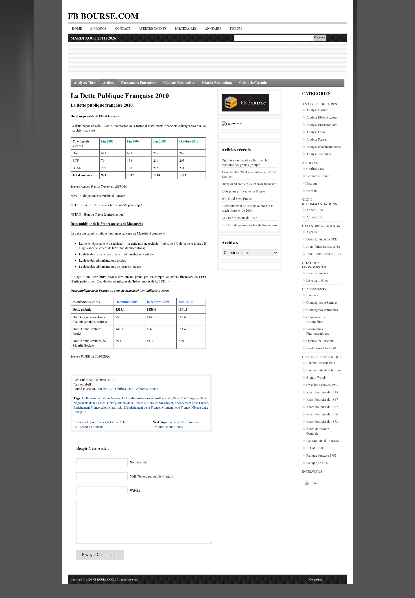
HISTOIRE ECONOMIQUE (322, 356)
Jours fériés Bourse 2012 (323, 246)
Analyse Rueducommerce (323, 146)
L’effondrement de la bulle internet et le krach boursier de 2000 (247, 208)
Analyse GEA (315, 132)
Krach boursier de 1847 (322, 399)
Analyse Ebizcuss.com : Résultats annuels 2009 (177, 424)
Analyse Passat (316, 139)
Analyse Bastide (317, 110)
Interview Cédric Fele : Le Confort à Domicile (100, 424)
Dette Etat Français (185, 398)
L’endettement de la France (142, 407)
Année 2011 (314, 217)
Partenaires (185, 28)
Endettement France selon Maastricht (98, 407)
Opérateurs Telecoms (320, 340)
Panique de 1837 (317, 462)
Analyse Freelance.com (321, 124)
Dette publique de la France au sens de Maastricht (140, 402)
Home (77, 28)
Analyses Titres (85, 82)
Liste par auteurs (317, 273)
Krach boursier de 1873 (322, 421)
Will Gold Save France (237, 198)
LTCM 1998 (314, 448)
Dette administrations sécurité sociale (146, 398)
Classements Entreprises (138, 82)
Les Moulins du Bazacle (322, 440)
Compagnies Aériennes (321, 302)
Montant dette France (175, 407)
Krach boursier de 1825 (322, 392)
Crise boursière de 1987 (322, 384)
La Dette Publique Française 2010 (120, 95)
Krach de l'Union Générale (317, 430)
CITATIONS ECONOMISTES (314, 264)
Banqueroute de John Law (323, 370)
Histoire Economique (217, 82)
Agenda (311, 231)
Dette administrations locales (101, 398)
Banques (312, 295)
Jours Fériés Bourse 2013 (323, 253)
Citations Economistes (179, 82)
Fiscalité (311, 190)
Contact (122, 28)
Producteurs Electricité (321, 348)
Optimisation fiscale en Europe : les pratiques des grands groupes (245, 162)
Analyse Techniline (319, 154)
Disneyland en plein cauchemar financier (249, 183)
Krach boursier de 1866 (322, 414)
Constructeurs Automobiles (315, 319)
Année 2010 (314, 209)
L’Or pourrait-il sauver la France (243, 191)
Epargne (311, 183)
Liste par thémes (317, 280)
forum (236, 28)
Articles (108, 82)
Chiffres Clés (315, 168)
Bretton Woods (316, 377)
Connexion (315, 579)
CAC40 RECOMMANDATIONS (319, 201)
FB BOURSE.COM (103, 15)
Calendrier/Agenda (253, 82)
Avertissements (152, 28)
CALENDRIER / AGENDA (321, 226)
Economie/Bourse (318, 176)
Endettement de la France (191, 402)
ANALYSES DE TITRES (319, 104)
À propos (98, 28)
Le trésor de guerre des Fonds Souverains (249, 225)
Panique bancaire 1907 (321, 455)
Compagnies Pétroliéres (322, 309)
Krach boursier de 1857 (322, 406)
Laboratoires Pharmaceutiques (317, 331)
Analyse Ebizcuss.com (321, 117)
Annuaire (213, 28)
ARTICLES (310, 162)
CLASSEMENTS (314, 289)
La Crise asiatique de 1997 (239, 217)
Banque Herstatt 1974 (320, 362)
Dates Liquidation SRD (322, 239)
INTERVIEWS (312, 471)
